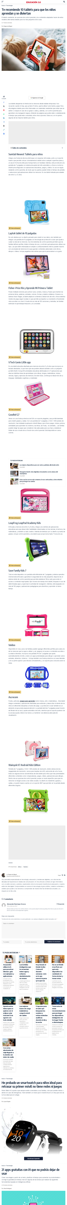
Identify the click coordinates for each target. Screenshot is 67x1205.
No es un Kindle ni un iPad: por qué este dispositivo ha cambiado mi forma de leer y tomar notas (57, 971)
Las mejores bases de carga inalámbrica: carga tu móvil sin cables (25, 1010)
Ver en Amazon (15, 228)
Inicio (3, 5)
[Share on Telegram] (4, 122)
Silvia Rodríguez (8, 1188)
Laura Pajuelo (7, 1101)
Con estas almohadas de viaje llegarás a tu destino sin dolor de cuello (8, 1052)
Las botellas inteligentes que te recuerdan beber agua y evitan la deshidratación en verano (25, 971)
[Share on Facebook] (4, 102)
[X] (62, 875)
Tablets (25, 866)
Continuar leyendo (33, 1158)
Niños (19, 866)
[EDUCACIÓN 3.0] (33, 1)
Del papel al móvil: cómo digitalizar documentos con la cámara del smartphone (39, 473)
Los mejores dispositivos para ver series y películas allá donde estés (39, 465)
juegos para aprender (27, 701)
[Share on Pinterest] (4, 110)
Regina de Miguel (8, 26)
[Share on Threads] (4, 126)
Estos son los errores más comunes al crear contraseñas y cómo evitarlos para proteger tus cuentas (41, 480)
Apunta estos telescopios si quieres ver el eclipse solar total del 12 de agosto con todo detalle (8, 1013)
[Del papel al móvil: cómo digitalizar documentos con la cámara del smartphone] (14, 474)
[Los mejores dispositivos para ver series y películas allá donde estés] (14, 466)
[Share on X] (4, 106)
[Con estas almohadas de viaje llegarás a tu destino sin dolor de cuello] (9, 1042)
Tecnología (9, 5)
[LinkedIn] (64, 875)
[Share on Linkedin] (4, 118)
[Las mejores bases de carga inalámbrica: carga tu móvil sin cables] (25, 1001)
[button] (3, 1)
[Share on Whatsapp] (4, 114)
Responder (61, 904)
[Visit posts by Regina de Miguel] (4, 875)
